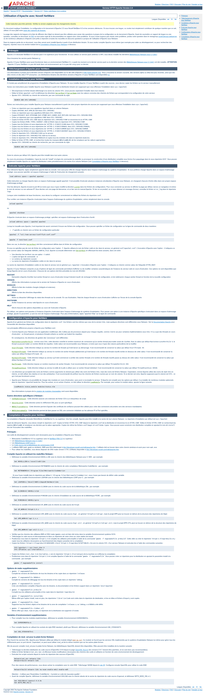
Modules (158, 4)
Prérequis (184, 16)
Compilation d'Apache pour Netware (53, 44)
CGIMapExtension (19, 399)
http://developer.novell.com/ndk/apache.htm (79, 447)
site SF (102, 665)
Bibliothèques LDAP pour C (25, 443)
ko (175, 19)
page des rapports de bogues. (34, 30)
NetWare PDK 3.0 (56, 439)
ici (39, 58)
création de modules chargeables (48, 391)
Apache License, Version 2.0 (23, 692)
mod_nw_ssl (77, 640)
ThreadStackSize (19, 368)
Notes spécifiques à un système (55, 11)
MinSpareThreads (19, 352)
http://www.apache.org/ (92, 72)
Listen (77, 187)
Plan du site (186, 4)
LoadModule (95, 382)
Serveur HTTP (15, 11)
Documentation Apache (162, 322)
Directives (165, 4)
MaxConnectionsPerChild (22, 342)
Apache (6, 11)
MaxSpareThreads (19, 358)
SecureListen (17, 403)
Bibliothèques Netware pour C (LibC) (143, 54)
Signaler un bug (197, 4)
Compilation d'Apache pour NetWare (105, 161)
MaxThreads (16, 364)
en (168, 19)
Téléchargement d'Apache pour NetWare (190, 19)
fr (172, 19)
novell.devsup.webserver (167, 36)
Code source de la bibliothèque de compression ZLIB (34, 445)
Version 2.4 (38, 11)
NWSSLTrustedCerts (20, 407)
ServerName (72, 93)
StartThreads (17, 348)
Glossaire (177, 4)
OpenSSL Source (81, 650)
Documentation (27, 11)
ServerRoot (60, 93)
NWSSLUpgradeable (19, 411)
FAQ (171, 4)
